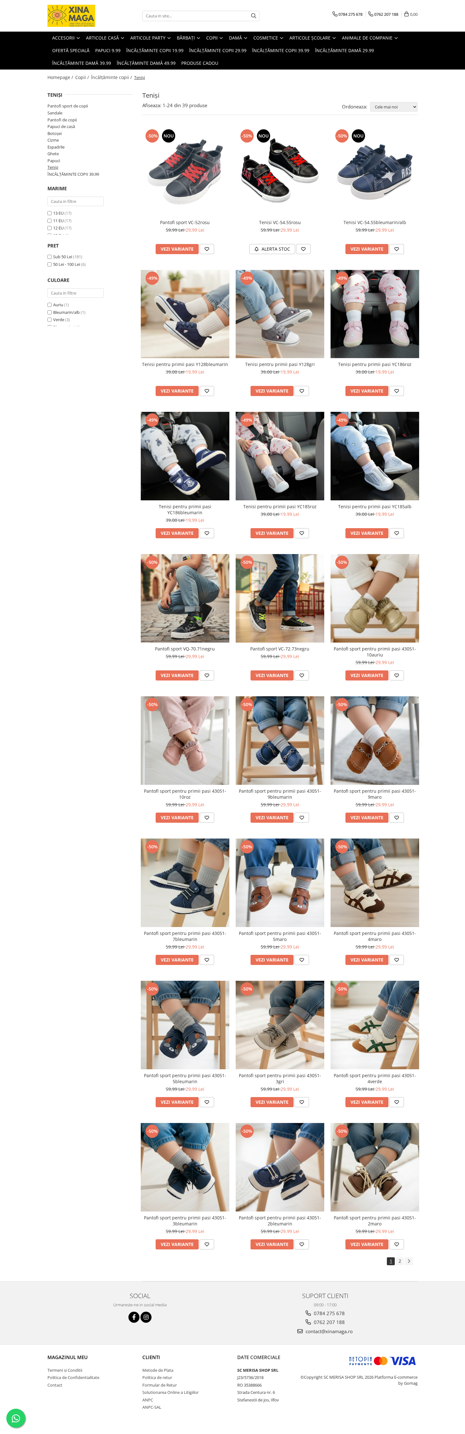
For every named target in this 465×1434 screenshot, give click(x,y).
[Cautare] (253, 16)
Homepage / (60, 77)
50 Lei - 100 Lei (66, 264)
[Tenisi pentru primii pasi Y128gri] (280, 314)
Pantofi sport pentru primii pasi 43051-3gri (280, 1078)
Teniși (52, 167)
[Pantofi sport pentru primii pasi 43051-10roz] (185, 740)
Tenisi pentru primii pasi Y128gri (280, 364)
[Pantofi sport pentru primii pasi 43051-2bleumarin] (280, 1167)
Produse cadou (199, 63)
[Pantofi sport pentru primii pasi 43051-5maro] (280, 883)
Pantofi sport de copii (67, 106)
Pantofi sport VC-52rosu (185, 222)
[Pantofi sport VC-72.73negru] (280, 598)
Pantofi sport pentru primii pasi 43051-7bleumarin (185, 936)
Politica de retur (157, 1377)
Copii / (82, 77)
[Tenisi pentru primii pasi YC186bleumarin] (185, 456)
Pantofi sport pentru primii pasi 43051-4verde (375, 1078)
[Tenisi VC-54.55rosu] (280, 172)
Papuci (53, 160)
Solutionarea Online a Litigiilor (170, 1392)
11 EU (58, 220)
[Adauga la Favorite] (207, 249)
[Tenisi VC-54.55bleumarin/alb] (375, 172)
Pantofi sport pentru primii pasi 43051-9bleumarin (280, 794)
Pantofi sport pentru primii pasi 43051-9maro (375, 794)
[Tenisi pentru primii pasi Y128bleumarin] (185, 314)
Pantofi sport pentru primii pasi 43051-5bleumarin (185, 1078)
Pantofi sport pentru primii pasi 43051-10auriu (375, 652)
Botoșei (54, 133)
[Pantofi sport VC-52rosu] (185, 172)
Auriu (58, 305)
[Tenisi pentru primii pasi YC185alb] (375, 456)
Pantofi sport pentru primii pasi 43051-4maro (375, 936)
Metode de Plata (157, 1370)
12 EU (58, 228)
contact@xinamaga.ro (328, 1331)
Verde (58, 319)
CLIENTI (151, 1357)
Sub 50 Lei (62, 256)
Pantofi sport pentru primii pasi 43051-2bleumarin (280, 1221)
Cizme (53, 140)
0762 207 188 (329, 1322)
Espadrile (56, 147)
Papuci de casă (61, 126)
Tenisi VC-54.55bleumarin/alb (375, 222)
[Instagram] (146, 1317)
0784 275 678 (329, 1313)
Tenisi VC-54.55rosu (280, 222)
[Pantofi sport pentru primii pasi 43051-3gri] (280, 1025)
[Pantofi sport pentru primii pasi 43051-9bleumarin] (280, 740)
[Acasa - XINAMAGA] (79, 16)
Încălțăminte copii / (112, 77)
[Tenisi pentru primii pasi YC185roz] (280, 456)
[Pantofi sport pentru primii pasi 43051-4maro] (375, 883)
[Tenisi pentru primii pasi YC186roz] (375, 314)
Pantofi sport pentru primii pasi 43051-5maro (280, 936)
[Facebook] (134, 1317)
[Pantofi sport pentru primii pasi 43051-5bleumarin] (185, 1025)
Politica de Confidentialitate (73, 1377)
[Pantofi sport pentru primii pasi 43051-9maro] (375, 740)
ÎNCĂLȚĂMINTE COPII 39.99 (73, 174)
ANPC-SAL (151, 1407)
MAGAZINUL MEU (67, 1357)
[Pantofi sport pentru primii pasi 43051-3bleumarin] (185, 1167)
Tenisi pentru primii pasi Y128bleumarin (185, 364)
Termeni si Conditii (64, 1370)
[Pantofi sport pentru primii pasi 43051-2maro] (375, 1167)
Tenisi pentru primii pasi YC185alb (375, 506)
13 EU (58, 213)
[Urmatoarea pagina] (409, 1261)
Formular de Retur (159, 1385)
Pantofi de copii (62, 120)
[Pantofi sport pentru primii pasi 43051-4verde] (375, 1025)
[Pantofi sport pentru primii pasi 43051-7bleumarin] (185, 883)
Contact (54, 1385)
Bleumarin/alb (66, 312)
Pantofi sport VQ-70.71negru (185, 649)
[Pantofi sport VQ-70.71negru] (185, 598)
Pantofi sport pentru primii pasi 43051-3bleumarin (185, 1221)
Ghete (53, 153)
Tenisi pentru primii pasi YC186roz (375, 364)
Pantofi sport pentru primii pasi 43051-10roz (185, 794)
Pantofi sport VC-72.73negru (279, 649)
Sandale (54, 113)
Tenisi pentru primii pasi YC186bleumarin (185, 509)
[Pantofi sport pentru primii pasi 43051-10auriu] (375, 598)
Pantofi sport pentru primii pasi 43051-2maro (375, 1221)
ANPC (147, 1400)
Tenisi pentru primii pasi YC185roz (280, 506)
